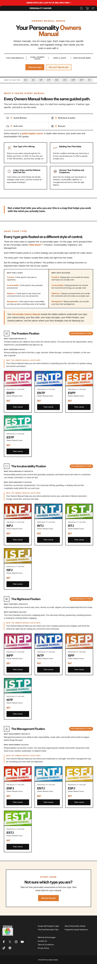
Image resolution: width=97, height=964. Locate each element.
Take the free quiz (48, 898)
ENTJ (65, 80)
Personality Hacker (40, 8)
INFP (41, 80)
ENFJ (57, 80)
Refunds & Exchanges (46, 937)
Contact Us (42, 941)
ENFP (73, 80)
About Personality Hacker (75, 926)
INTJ (33, 80)
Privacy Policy (43, 948)
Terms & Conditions (46, 945)
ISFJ (89, 80)
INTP (49, 80)
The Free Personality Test (48, 930)
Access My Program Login (48, 926)
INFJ (25, 80)
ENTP (82, 80)
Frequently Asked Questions (76, 930)
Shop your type (35, 67)
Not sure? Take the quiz (58, 67)
